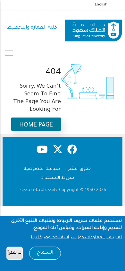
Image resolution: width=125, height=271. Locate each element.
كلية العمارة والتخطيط (32, 28)
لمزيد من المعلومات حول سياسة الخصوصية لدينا (76, 237)
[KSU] (93, 28)
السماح (45, 253)
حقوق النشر (79, 169)
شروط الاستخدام (57, 178)
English (101, 5)
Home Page (36, 125)
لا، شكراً (14, 253)
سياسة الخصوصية (42, 169)
